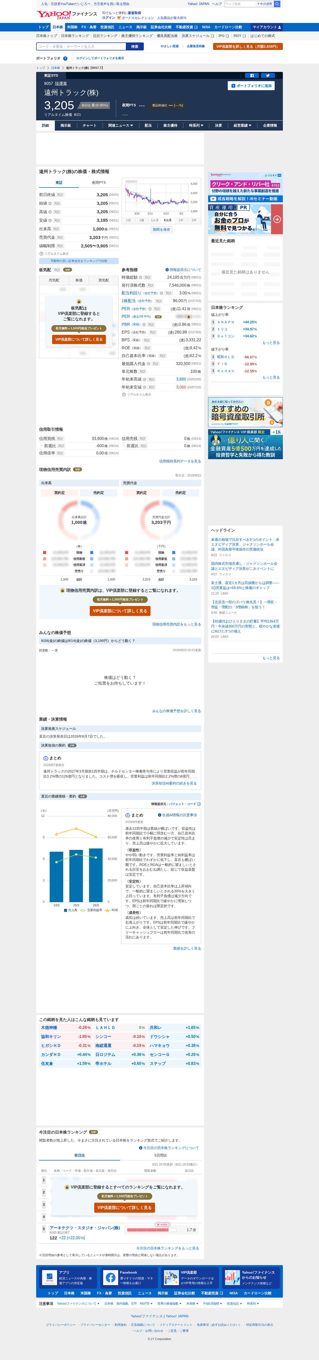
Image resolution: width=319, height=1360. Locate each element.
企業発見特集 (196, 46)
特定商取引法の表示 (259, 1325)
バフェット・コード (182, 804)
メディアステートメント (176, 1325)
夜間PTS (99, 183)
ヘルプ (217, 4)
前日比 (80, 1155)
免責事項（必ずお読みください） (219, 1325)
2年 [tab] (194, 220)
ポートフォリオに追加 (254, 86)
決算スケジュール (196, 36)
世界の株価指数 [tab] (168, 1303)
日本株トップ (46, 36)
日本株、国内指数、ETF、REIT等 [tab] (127, 1303)
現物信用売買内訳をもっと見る (176, 624)
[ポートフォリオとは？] (65, 58)
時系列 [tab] (251, 1303)
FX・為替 (88, 27)
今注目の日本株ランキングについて (171, 1148)
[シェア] (252, 75)
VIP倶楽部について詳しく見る (79, 339)
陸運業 (61, 83)
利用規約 (121, 1325)
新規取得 (134, 13)
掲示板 (141, 27)
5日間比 (161, 1155)
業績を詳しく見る (187, 948)
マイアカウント (265, 27)
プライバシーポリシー (61, 1325)
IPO (222, 36)
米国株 (72, 27)
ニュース (125, 27)
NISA (206, 27)
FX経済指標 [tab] (211, 1303)
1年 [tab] (181, 220)
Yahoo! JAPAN (198, 4)
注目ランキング (105, 36)
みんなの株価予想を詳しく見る (176, 711)
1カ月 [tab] (155, 220)
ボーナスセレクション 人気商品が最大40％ (154, 18)
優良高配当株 (167, 36)
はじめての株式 (262, 36)
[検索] (277, 4)
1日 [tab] (128, 220)
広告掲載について (143, 1325)
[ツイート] (268, 75)
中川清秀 (266, 4)
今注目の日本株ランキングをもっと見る (167, 1248)
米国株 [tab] (190, 1303)
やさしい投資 (170, 46)
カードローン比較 (228, 27)
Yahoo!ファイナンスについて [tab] (76, 1303)
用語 (60, 194)
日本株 (58, 27)
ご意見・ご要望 (178, 1331)
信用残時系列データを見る (180, 461)
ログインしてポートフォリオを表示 (100, 58)
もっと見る (271, 343)
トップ (43, 27)
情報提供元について (185, 270)
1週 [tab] (141, 220)
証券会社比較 (161, 27)
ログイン (108, 17)
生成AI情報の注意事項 (179, 815)
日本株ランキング (75, 36)
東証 (59, 183)
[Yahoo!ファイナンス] (68, 12)
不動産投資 (184, 27)
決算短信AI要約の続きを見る (174, 783)
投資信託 (107, 27)
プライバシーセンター (95, 1325)
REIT (237, 36)
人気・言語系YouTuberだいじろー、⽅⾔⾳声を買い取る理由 (85, 4)
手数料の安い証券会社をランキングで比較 (79, 261)
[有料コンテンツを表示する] (188, 316)
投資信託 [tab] (233, 1303)
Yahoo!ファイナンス (147, 1316)
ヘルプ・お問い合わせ (148, 1331)
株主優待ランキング (137, 36)
